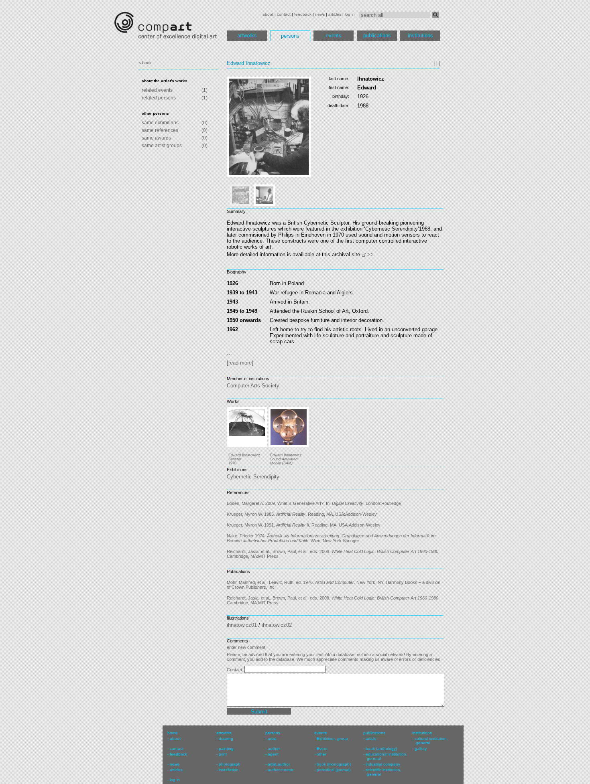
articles (334, 14)
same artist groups (162, 145)
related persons (159, 97)
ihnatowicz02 (277, 625)
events (334, 35)
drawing (226, 738)
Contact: (235, 669)
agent (273, 754)
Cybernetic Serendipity (253, 477)
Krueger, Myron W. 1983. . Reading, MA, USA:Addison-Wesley (302, 514)
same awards (156, 138)
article (371, 738)
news (320, 14)
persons (290, 36)
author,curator (280, 770)
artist (272, 738)
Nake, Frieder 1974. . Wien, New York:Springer (331, 538)
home (172, 733)
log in (350, 14)
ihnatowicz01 (242, 625)
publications (377, 35)
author (274, 748)
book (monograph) (334, 764)
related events (157, 90)
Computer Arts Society (253, 386)
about (267, 14)
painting (226, 748)
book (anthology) (381, 748)
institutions (420, 35)
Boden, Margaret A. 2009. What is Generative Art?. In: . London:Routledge (314, 503)
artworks (247, 35)
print (223, 754)
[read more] (240, 363)
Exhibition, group (332, 738)
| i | (436, 63)
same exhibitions (160, 122)
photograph (229, 764)
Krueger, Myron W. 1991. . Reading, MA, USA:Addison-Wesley (303, 525)
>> (370, 254)
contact (284, 14)
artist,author (279, 764)
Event (322, 748)
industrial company (383, 764)
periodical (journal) (333, 770)
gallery (421, 748)
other (321, 754)
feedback (302, 14)
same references (160, 130)
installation (228, 770)
